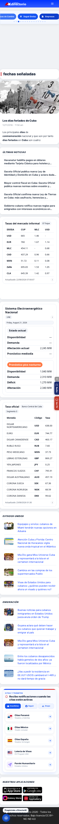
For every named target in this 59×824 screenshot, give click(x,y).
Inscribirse (14, 706)
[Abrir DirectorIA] (6, 818)
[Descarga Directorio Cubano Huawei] (32, 800)
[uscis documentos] (10, 673)
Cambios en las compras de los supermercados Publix (35, 572)
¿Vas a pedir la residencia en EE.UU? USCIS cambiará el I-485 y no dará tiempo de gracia (37, 675)
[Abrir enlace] (10, 526)
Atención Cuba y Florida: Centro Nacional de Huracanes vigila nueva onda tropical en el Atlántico (37, 543)
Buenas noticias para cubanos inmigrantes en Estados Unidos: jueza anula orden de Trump (35, 614)
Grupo (47, 706)
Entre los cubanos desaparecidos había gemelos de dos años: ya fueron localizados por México (36, 660)
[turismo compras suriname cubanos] (10, 627)
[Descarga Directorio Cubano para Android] (32, 792)
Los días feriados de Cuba (20, 120)
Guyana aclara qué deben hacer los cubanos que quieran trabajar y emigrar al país (37, 629)
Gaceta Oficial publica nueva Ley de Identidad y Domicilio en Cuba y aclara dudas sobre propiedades (30, 173)
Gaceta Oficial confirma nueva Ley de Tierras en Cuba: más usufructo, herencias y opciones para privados (30, 196)
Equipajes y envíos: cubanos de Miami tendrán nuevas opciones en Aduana (37, 528)
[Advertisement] (29, 46)
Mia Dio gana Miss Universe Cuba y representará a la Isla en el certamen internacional (36, 558)
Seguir (31, 706)
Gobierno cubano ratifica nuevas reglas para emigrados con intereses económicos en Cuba (29, 207)
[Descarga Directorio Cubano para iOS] (12, 792)
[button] (56, 388)
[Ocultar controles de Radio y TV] (57, 379)
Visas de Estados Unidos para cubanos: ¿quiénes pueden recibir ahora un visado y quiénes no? (37, 586)
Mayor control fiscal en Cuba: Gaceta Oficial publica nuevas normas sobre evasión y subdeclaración (29, 184)
